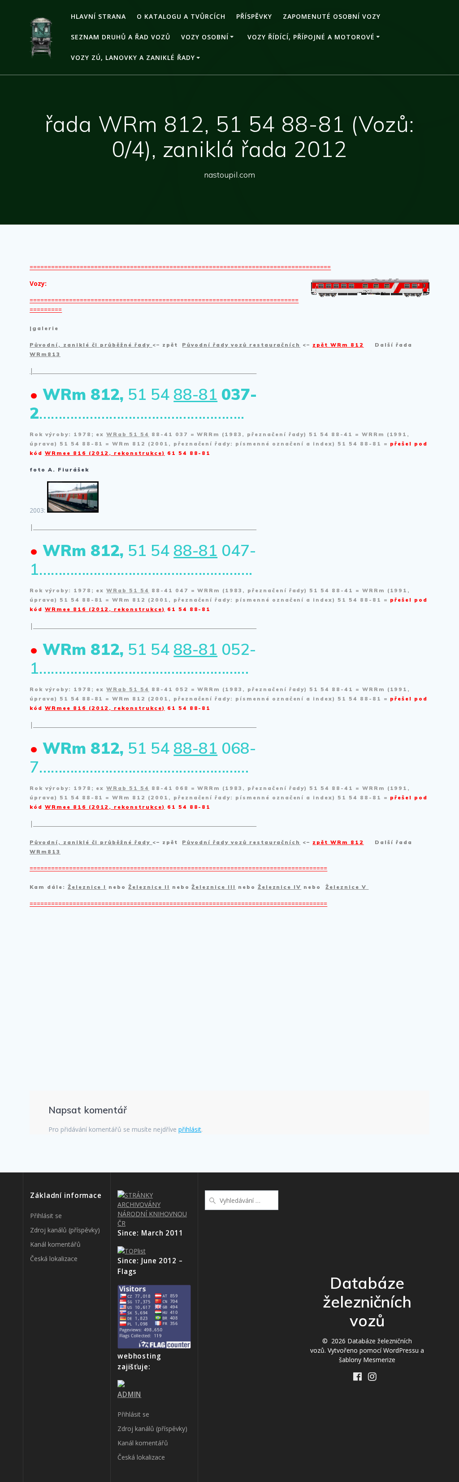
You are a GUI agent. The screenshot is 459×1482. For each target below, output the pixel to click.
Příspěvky (254, 16)
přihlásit (189, 1129)
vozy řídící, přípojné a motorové (311, 37)
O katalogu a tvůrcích (181, 16)
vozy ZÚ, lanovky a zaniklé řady (133, 57)
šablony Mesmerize (367, 1359)
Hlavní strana (98, 16)
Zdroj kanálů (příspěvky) (65, 1230)
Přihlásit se (46, 1215)
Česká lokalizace (54, 1258)
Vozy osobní (205, 37)
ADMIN (129, 1394)
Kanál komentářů (55, 1244)
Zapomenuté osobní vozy (332, 16)
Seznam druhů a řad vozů (120, 37)
